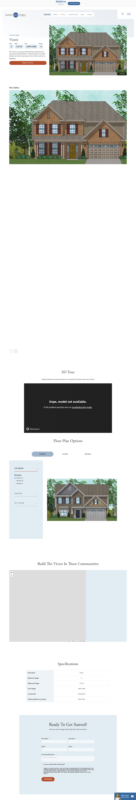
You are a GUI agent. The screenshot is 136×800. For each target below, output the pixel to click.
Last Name (72, 738)
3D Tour (63, 14)
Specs (82, 14)
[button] (73, 3)
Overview (47, 14)
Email (43, 746)
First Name (45, 738)
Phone (70, 746)
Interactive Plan (73, 14)
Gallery (55, 14)
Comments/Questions (47, 754)
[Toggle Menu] (129, 14)
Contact (89, 14)
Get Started (48, 779)
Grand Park (12, 35)
